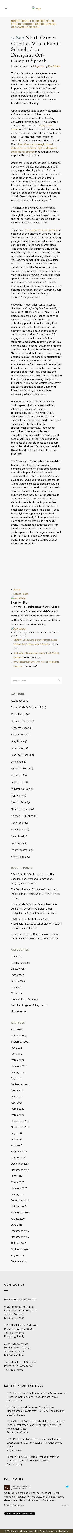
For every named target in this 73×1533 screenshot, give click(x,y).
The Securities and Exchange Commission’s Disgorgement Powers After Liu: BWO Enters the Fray (35, 894)
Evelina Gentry (19, 734)
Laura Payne (17, 782)
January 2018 (18, 1157)
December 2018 (20, 1121)
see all (18, 636)
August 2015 (17, 1255)
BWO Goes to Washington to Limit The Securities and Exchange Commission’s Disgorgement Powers (32, 879)
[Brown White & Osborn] (7, 1489)
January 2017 (18, 1194)
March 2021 (17, 1090)
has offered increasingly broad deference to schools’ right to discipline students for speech (34, 148)
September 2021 (20, 1084)
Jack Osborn (18, 748)
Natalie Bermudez (21, 809)
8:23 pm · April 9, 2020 (14, 1505)
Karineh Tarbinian (20, 768)
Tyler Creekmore (20, 850)
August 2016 (18, 1218)
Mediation (16, 993)
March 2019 (17, 1115)
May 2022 (16, 1078)
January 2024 (18, 1072)
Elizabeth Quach (20, 727)
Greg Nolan (17, 741)
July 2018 (16, 1133)
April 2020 (17, 1102)
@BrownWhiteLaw (19, 1488)
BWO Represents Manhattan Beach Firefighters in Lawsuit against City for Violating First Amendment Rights (36, 923)
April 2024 (16, 1054)
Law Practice (18, 981)
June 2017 (16, 1176)
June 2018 (16, 1139)
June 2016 (16, 1224)
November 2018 (20, 1127)
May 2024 (16, 1047)
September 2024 (20, 1041)
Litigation (38, 66)
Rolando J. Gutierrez (22, 816)
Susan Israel (17, 836)
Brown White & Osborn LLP (26, 707)
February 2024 (19, 1066)
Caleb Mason (18, 714)
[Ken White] (18, 598)
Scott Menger (18, 829)
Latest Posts (20, 594)
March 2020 (17, 1108)
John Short (17, 761)
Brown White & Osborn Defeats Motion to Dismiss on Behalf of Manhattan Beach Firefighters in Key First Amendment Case (34, 909)
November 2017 (20, 1169)
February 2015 (19, 1261)
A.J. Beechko (18, 700)
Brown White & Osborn (21, 1486)
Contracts (16, 956)
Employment (18, 968)
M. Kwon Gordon (20, 789)
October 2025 (18, 1035)
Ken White (54, 66)
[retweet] (65, 1505)
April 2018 (16, 1145)
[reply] (62, 1505)
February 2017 (19, 1188)
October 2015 (18, 1243)
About (16, 589)
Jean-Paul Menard (21, 755)
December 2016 (20, 1200)
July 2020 (16, 1096)
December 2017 (20, 1163)
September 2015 (20, 1249)
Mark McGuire (18, 802)
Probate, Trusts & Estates (24, 999)
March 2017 (17, 1182)
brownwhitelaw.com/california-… (38, 1500)
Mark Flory (17, 795)
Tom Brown (17, 843)
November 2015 (20, 1237)
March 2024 (17, 1060)
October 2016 (18, 1206)
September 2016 (20, 1212)
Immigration (17, 975)
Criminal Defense (20, 962)
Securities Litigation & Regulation (29, 1005)
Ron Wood (17, 822)
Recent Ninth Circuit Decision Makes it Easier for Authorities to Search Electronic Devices (33, 1459)
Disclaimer (63, 1531)
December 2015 (20, 1231)
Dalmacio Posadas (21, 721)
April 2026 (17, 1029)
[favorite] (68, 1505)
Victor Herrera (18, 856)
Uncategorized (19, 1011)
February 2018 (19, 1151)
